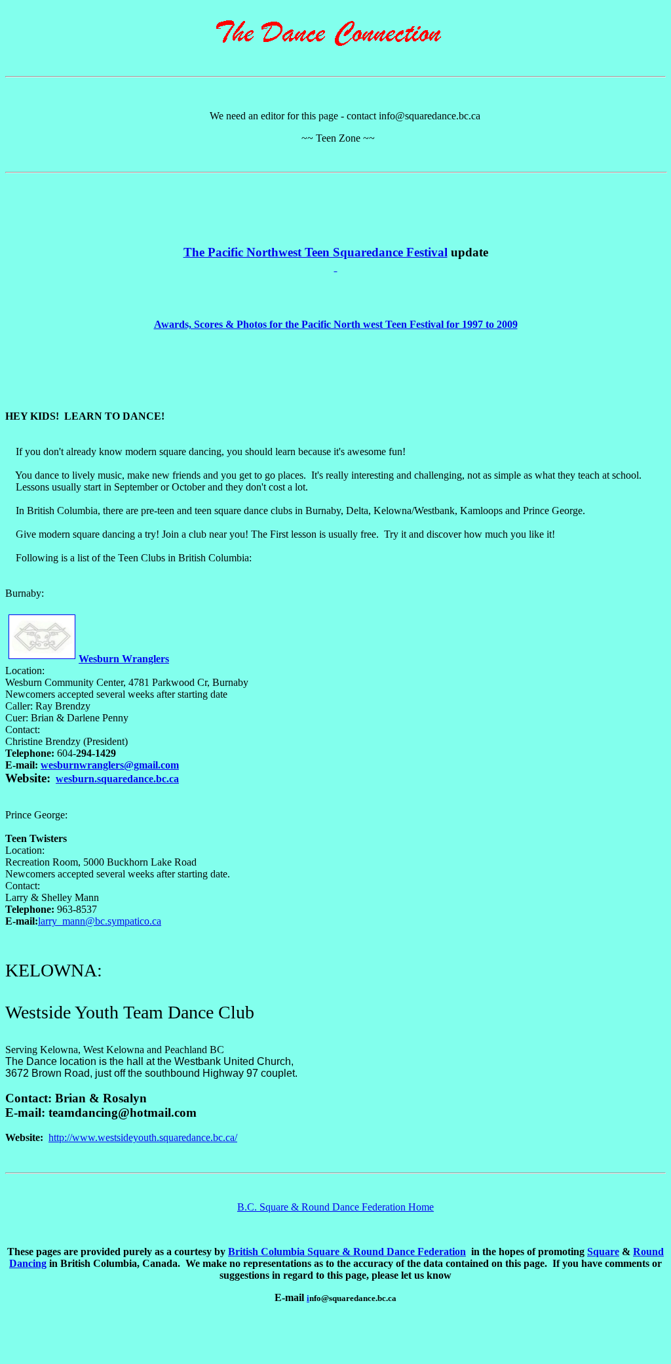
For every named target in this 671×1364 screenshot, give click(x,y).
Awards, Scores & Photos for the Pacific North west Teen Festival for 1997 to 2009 (336, 324)
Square (603, 1251)
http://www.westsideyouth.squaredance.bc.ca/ (142, 1137)
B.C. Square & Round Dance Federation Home (335, 1207)
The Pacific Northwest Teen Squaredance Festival (315, 252)
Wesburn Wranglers (124, 658)
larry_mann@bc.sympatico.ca (99, 921)
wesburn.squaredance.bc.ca (117, 778)
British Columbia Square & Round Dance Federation (347, 1251)
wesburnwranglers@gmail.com (110, 765)
